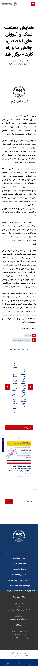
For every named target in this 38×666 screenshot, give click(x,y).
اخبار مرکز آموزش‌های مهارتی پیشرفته (21, 340)
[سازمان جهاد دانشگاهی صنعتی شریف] (9, 4)
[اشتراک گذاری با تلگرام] (15, 349)
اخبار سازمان (23, 474)
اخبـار (27, 474)
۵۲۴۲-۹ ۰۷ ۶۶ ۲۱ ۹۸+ (18, 632)
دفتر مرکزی (18, 604)
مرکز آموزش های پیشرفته (18, 619)
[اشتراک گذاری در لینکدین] (23, 349)
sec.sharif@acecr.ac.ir (18, 638)
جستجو (9, 501)
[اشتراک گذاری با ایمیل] (10, 349)
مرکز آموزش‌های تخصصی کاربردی (18, 610)
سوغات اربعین (18, 616)
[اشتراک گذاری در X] (27, 349)
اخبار (18, 613)
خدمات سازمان (17, 607)
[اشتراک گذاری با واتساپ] (19, 349)
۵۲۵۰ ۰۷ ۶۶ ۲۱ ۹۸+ (18, 635)
